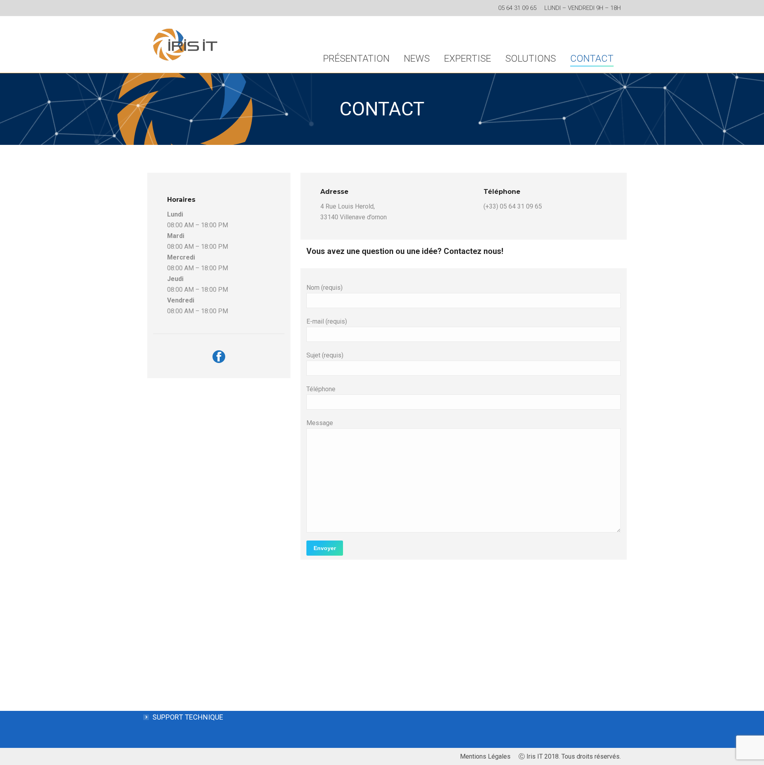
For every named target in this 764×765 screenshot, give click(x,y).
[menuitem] (356, 58)
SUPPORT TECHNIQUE (187, 717)
